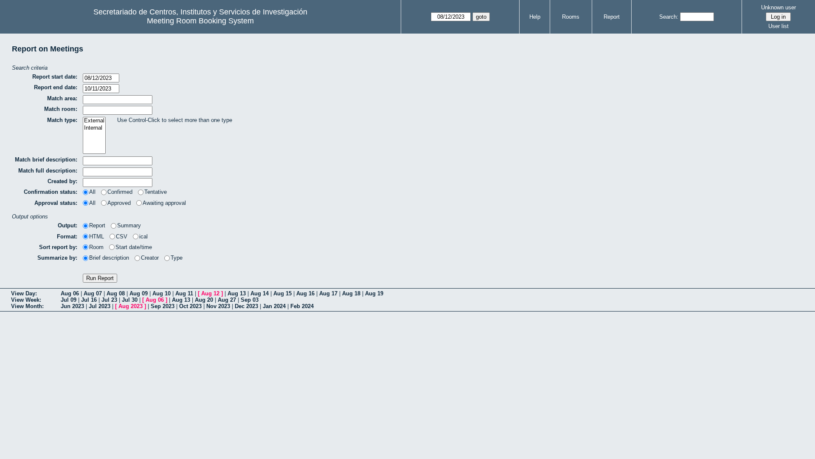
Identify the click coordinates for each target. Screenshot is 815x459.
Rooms (570, 17)
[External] (94, 121)
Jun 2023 (72, 306)
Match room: (60, 109)
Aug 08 (116, 293)
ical (143, 236)
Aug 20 (204, 300)
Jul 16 (89, 300)
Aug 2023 (130, 306)
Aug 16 (305, 293)
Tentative (155, 192)
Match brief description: (46, 159)
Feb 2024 (302, 306)
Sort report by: (58, 247)
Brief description (109, 258)
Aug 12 (210, 293)
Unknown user (778, 7)
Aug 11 (184, 293)
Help (534, 17)
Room (96, 247)
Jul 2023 (99, 306)
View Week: (26, 300)
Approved (119, 203)
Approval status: (55, 203)
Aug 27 (227, 300)
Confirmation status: (50, 192)
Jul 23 (109, 300)
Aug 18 (351, 293)
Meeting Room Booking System (200, 21)
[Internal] (94, 128)
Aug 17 (328, 293)
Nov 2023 (218, 306)
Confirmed (119, 192)
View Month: (27, 306)
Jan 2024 (274, 306)
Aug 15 (282, 293)
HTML (96, 236)
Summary (129, 225)
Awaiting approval (164, 203)
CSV (121, 236)
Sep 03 (250, 300)
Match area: (62, 98)
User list (778, 26)
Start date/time (133, 247)
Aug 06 (70, 293)
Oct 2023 (190, 306)
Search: (668, 17)
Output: (67, 225)
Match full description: (47, 170)
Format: (67, 236)
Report (612, 17)
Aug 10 (161, 293)
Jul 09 (68, 300)
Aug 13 (237, 293)
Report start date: (54, 77)
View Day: (24, 293)
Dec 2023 (246, 306)
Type (177, 258)
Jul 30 (130, 300)
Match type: (62, 120)
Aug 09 (138, 293)
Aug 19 (374, 293)
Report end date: (55, 87)
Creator (150, 258)
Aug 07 (93, 293)
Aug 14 (259, 293)
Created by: (62, 181)
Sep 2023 (162, 306)
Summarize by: (57, 258)
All (92, 192)
